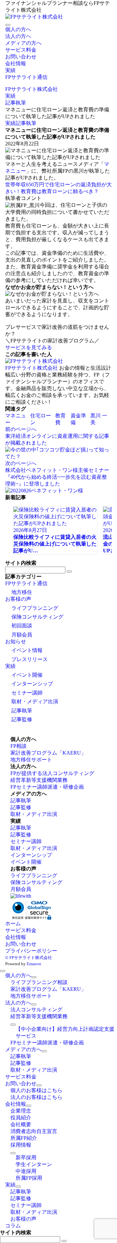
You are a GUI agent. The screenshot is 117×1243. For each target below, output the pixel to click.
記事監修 (21, 719)
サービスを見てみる (28, 347)
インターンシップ (32, 683)
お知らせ (15, 641)
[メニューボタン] (7, 25)
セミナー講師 (27, 692)
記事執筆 (26, 123)
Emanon (34, 963)
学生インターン (34, 1164)
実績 (10, 123)
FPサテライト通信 (26, 583)
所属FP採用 (29, 1178)
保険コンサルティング (37, 617)
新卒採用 (26, 1157)
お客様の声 (18, 599)
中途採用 (26, 1171)
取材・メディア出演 (34, 701)
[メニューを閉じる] (2, 971)
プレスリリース (29, 659)
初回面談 (21, 625)
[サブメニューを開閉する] (33, 977)
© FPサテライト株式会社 (28, 957)
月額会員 (21, 634)
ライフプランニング (34, 608)
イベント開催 (27, 675)
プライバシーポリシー (31, 951)
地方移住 (21, 592)
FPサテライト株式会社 (31, 368)
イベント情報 (27, 650)
